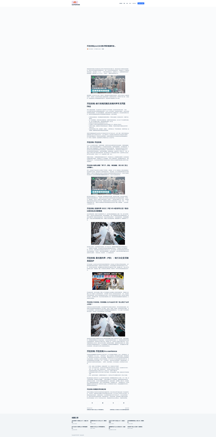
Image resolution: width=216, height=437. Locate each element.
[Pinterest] (113, 403)
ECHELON (134, 3)
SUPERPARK (76, 5)
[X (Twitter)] (102, 403)
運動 (124, 3)
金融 (127, 3)
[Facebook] (92, 403)
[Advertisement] (108, 24)
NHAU (130, 3)
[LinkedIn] (124, 403)
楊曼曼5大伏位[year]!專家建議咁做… (97, 426)
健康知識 (120, 3)
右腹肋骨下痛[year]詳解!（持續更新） (135, 426)
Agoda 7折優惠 (140, 3)
